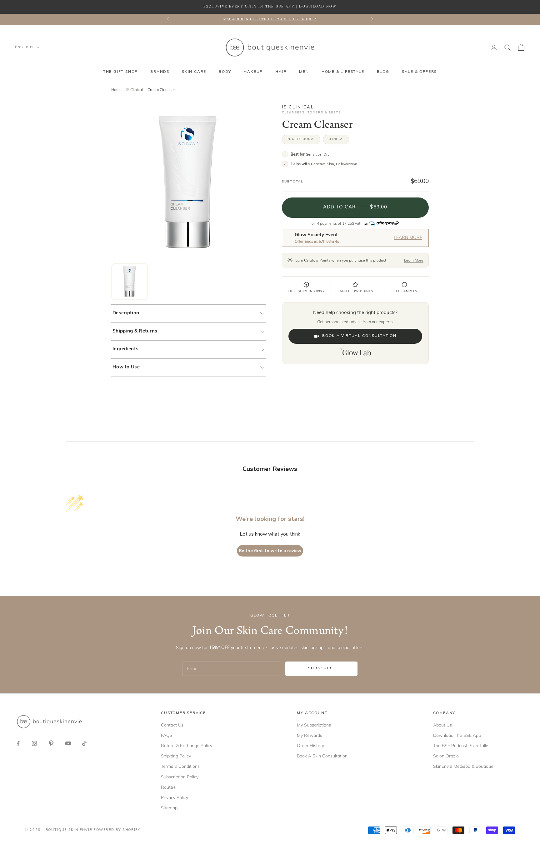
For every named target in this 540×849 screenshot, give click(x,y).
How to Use (126, 367)
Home (116, 89)
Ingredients (125, 349)
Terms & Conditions (180, 766)
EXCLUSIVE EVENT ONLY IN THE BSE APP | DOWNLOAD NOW (270, 6)
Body (225, 72)
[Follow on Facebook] (18, 743)
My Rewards (309, 735)
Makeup (253, 72)
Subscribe (321, 668)
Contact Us (172, 725)
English (24, 47)
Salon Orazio (446, 756)
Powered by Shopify (117, 830)
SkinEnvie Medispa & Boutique (463, 766)
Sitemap (169, 808)
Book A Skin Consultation (322, 756)
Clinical (336, 139)
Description (125, 313)
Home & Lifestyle (343, 72)
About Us (442, 725)
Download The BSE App (457, 735)
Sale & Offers (419, 72)
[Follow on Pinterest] (51, 743)
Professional (301, 139)
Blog (383, 72)
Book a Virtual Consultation (359, 336)
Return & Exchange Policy (186, 745)
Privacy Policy (174, 797)
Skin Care (194, 72)
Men (304, 72)
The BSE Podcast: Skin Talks (461, 745)
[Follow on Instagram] (34, 743)
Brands (159, 72)
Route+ (168, 787)
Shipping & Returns (134, 331)
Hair (281, 72)
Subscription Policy (179, 777)
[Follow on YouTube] (68, 743)
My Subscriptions (314, 725)
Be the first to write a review (270, 551)
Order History (310, 745)
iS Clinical (134, 89)
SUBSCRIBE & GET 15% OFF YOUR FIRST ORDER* (270, 19)
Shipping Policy (176, 756)
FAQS (166, 735)
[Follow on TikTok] (84, 743)
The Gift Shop (120, 72)
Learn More (408, 238)
